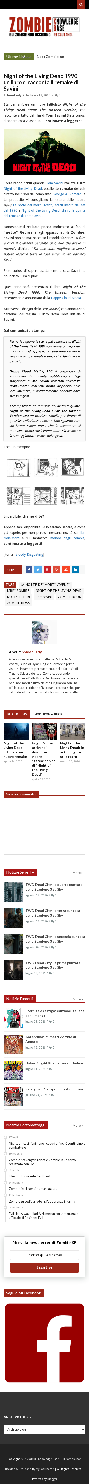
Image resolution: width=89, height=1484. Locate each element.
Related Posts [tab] (17, 714)
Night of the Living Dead (23, 189)
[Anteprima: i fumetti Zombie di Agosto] (13, 1044)
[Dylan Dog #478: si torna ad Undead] (13, 1070)
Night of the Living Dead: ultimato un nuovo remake (15, 750)
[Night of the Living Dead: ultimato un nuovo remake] (16, 731)
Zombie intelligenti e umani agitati (33, 1189)
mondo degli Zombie (67, 538)
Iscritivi (44, 1267)
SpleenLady (13, 95)
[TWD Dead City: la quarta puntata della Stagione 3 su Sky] (13, 892)
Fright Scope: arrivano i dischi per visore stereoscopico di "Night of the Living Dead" (44, 758)
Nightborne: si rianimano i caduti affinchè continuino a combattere (47, 1145)
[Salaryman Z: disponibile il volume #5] (13, 1096)
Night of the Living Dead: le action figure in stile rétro (72, 750)
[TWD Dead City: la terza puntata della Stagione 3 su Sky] (13, 918)
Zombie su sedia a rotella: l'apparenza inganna (42, 1201)
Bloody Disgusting (28, 554)
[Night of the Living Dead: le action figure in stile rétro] (72, 731)
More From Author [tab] (48, 714)
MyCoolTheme (45, 1469)
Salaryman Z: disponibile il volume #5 (55, 1089)
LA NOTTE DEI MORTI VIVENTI (45, 585)
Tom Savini (54, 183)
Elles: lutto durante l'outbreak (30, 1176)
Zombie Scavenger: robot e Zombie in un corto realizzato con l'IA (42, 1162)
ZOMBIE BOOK (69, 597)
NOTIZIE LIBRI (18, 597)
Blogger (52, 1479)
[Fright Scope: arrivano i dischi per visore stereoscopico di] (44, 731)
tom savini (44, 597)
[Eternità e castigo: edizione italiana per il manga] (13, 1018)
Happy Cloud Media (66, 298)
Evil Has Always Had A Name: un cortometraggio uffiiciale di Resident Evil (43, 1216)
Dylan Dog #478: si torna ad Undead (54, 1063)
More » (26, 57)
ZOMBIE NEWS (18, 603)
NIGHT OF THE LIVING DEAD (59, 591)
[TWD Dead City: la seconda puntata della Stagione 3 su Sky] (13, 944)
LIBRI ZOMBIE (18, 591)
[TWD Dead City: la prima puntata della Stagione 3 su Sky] (13, 970)
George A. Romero (67, 194)
